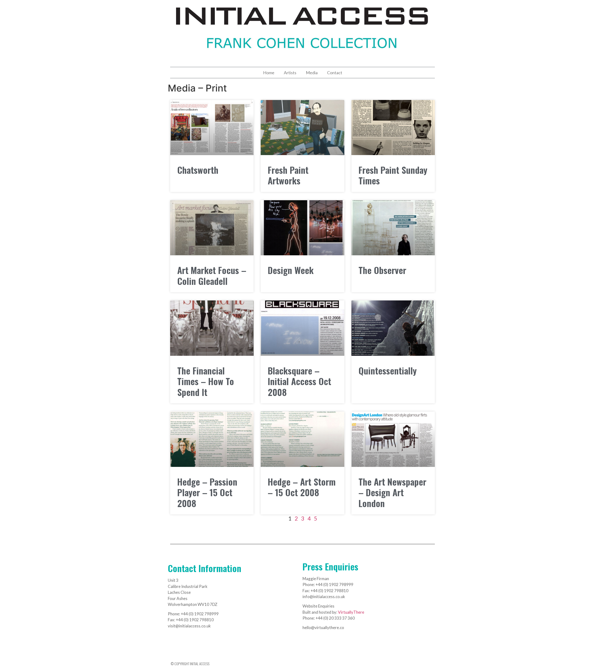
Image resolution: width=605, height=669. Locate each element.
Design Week (291, 270)
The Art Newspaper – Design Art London (392, 492)
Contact (334, 72)
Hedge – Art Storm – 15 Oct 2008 (302, 487)
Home (268, 72)
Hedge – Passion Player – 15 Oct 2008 (207, 492)
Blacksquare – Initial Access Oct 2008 (299, 381)
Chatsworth (197, 169)
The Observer (382, 270)
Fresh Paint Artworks (288, 175)
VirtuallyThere (351, 612)
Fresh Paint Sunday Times (393, 175)
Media (312, 72)
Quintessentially (388, 370)
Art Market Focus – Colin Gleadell (211, 275)
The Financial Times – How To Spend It (205, 381)
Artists (290, 72)
